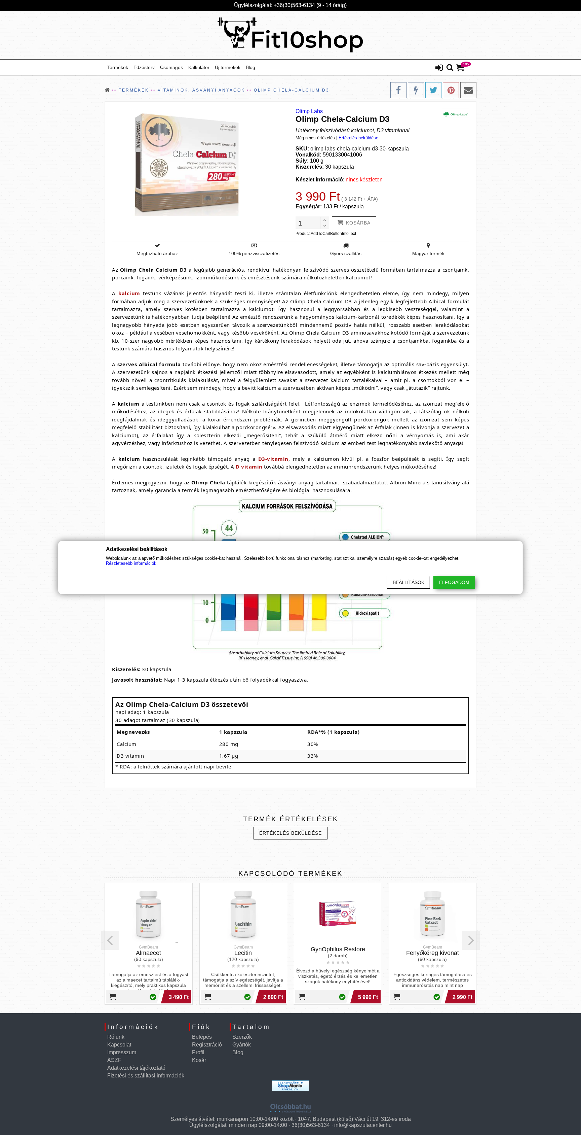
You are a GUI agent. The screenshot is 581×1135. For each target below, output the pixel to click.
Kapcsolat (119, 1044)
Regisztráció (207, 1044)
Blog (250, 67)
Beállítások (408, 582)
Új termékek (227, 67)
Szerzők (242, 1037)
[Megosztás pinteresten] (451, 90)
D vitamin (249, 466)
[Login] (439, 68)
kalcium (129, 293)
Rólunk (115, 1037)
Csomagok (171, 67)
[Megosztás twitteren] (433, 90)
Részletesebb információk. (132, 563)
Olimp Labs (309, 111)
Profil (198, 1052)
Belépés (202, 1037)
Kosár (199, 1060)
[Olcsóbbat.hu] (290, 1105)
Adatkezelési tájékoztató (136, 1068)
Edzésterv (144, 67)
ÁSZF (114, 1060)
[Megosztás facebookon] (398, 90)
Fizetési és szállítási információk (145, 1075)
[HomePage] (290, 35)
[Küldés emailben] (468, 90)
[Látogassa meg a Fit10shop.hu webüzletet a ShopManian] (290, 1085)
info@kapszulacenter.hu (363, 1125)
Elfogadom (454, 582)
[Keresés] (450, 68)
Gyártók (241, 1044)
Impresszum (121, 1052)
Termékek (117, 67)
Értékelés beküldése (358, 137)
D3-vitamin (273, 458)
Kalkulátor (198, 67)
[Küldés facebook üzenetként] (416, 90)
